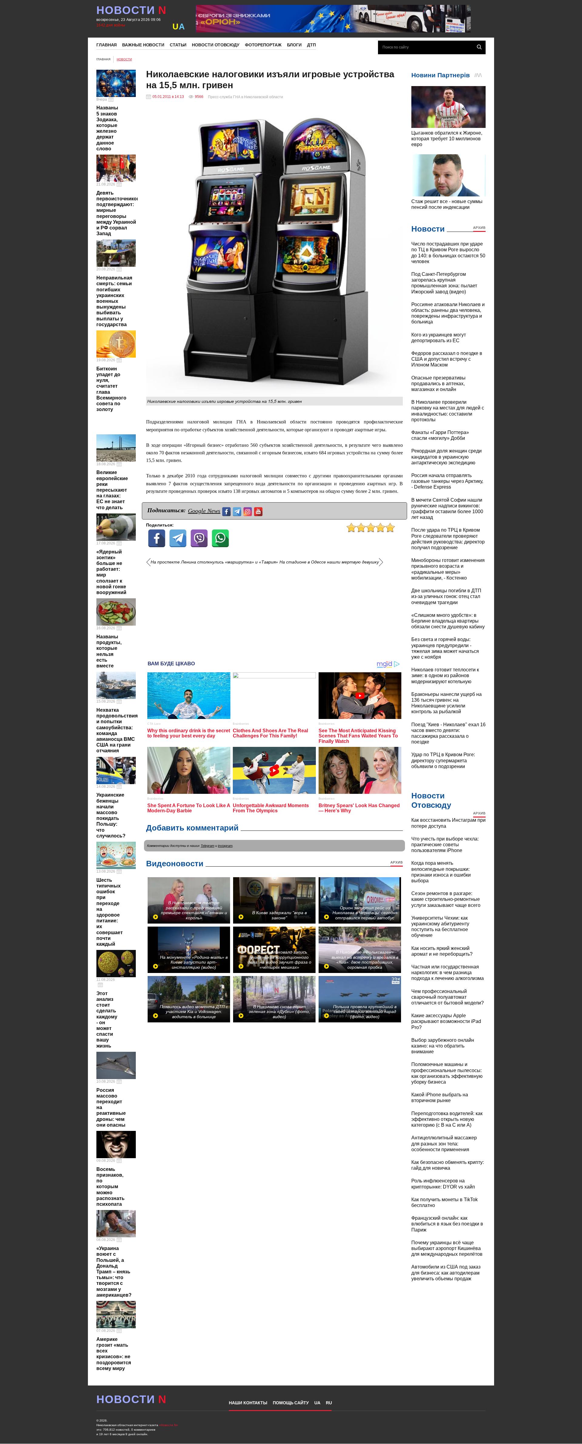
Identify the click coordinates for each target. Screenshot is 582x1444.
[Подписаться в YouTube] (259, 511)
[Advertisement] (274, 610)
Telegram (207, 845)
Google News (204, 510)
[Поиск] (479, 47)
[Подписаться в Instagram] (248, 511)
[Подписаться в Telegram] (237, 511)
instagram (225, 845)
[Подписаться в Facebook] (227, 511)
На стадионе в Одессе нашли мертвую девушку (329, 562)
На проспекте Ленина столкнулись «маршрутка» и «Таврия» (214, 562)
